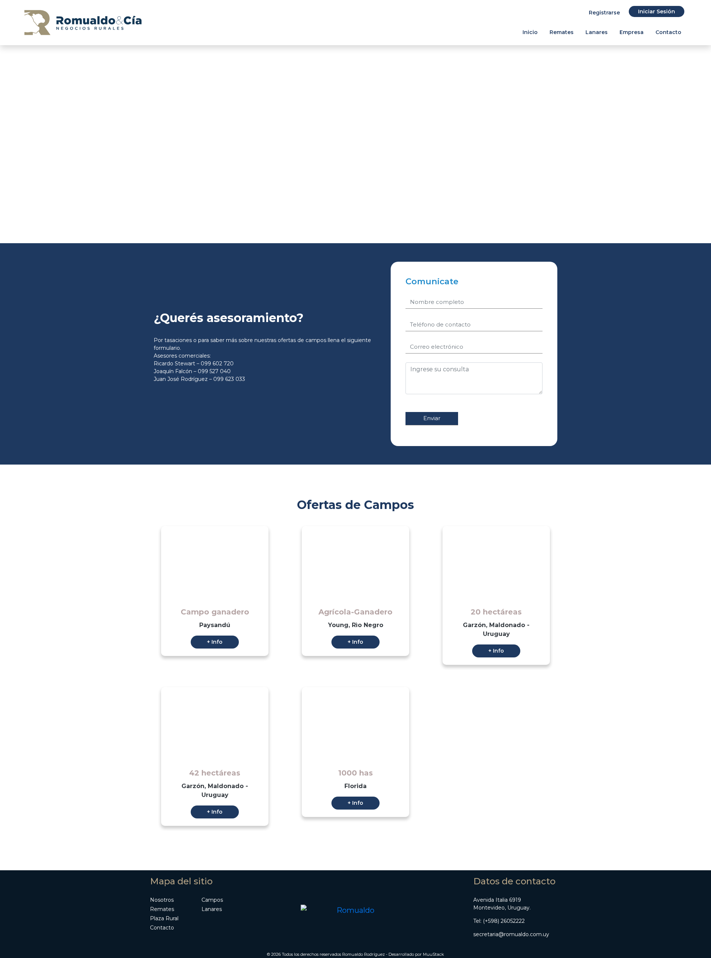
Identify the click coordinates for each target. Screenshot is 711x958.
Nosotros (162, 900)
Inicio (530, 32)
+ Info (215, 642)
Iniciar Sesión (656, 11)
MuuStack (433, 954)
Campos (212, 900)
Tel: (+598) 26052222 (499, 921)
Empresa (632, 32)
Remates (562, 32)
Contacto (668, 32)
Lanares (596, 32)
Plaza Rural (164, 918)
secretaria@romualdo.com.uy (511, 934)
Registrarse (604, 12)
